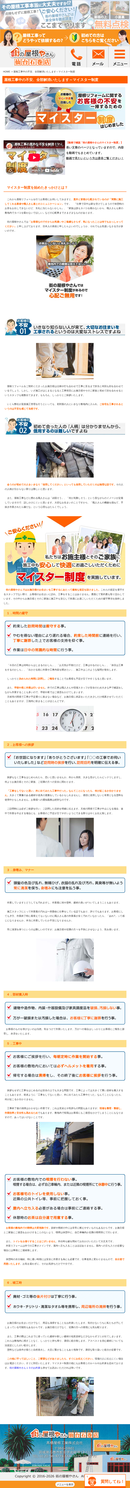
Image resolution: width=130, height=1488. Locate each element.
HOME (6, 71)
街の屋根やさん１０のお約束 (24, 1367)
